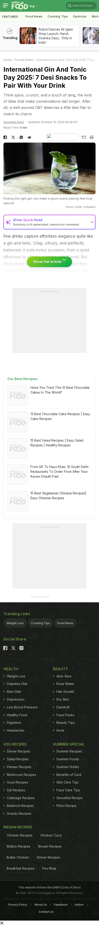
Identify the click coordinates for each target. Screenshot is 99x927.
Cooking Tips (40, 623)
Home (7, 60)
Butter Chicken (18, 857)
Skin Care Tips (67, 782)
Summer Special (69, 744)
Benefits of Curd (68, 775)
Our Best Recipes (22, 379)
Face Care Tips (68, 790)
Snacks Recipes (19, 813)
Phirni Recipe (66, 806)
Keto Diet (14, 691)
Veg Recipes (15, 744)
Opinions (80, 16)
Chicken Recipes (19, 835)
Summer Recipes (69, 751)
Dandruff (63, 707)
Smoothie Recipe (69, 798)
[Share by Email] (83, 137)
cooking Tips (58, 16)
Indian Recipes (17, 827)
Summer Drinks (67, 767)
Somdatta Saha (13, 122)
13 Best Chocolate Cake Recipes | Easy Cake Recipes (60, 416)
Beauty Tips (65, 722)
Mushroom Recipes (21, 775)
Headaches (15, 730)
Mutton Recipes (18, 846)
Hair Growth (65, 691)
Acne (60, 730)
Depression (15, 699)
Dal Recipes (16, 790)
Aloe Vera (63, 676)
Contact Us (46, 911)
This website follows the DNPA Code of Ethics (49, 887)
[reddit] (29, 137)
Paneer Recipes (19, 767)
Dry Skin (62, 699)
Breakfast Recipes (21, 868)
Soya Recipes (17, 782)
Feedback (61, 904)
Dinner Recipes (18, 751)
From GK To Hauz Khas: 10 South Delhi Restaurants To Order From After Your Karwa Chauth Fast (59, 471)
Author (79, 904)
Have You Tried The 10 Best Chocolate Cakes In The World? (60, 390)
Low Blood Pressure (22, 707)
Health (10, 669)
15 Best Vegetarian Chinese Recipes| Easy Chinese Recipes (58, 495)
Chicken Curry (51, 835)
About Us (40, 904)
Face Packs (65, 715)
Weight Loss (15, 623)
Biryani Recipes (50, 846)
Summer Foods (67, 759)
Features (10, 16)
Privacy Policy (17, 904)
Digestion (14, 722)
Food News (34, 16)
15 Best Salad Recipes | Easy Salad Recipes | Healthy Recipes (56, 442)
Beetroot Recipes (20, 806)
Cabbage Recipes (21, 798)
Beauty (60, 669)
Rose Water (65, 684)
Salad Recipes (18, 759)
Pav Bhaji (49, 868)
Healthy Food (17, 715)
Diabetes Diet (17, 684)
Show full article (47, 261)
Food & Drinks (23, 60)
